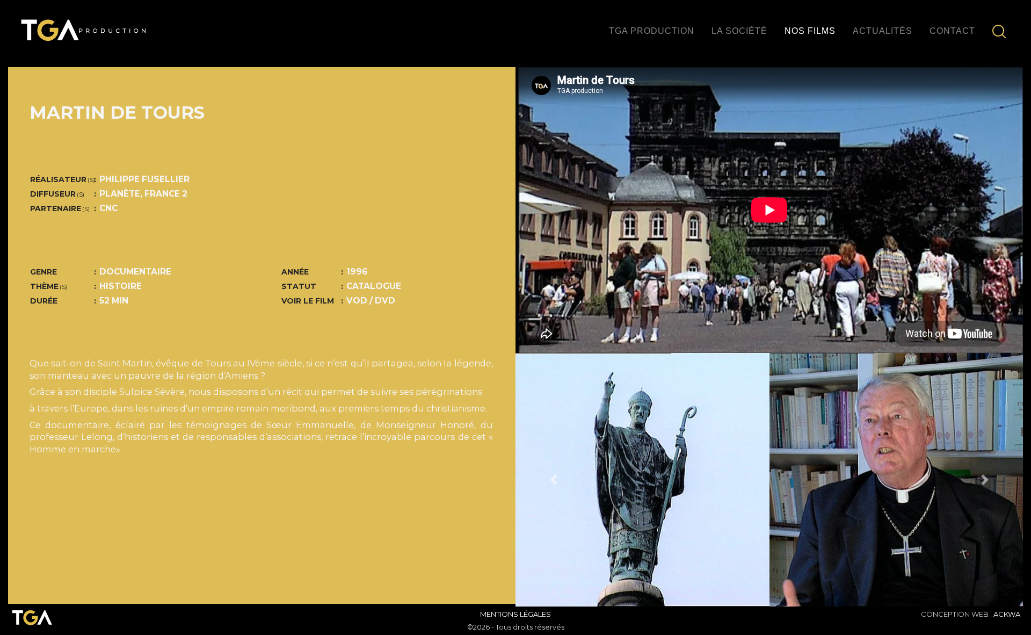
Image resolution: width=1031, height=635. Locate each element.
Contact (952, 30)
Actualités (882, 30)
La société (739, 30)
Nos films (810, 30)
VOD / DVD (370, 300)
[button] (554, 480)
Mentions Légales (515, 614)
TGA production (651, 30)
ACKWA (1006, 614)
